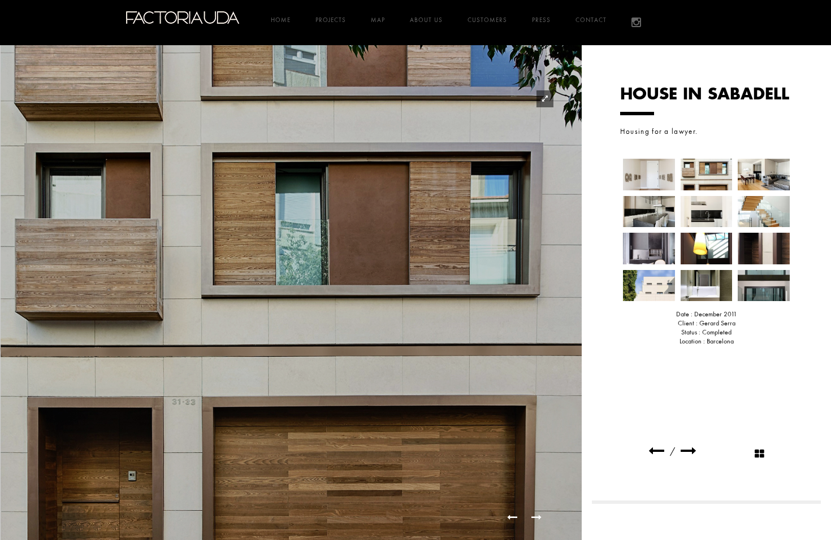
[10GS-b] (649, 286)
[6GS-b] (764, 212)
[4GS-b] (649, 212)
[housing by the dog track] (656, 451)
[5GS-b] (707, 212)
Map (378, 20)
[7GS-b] (649, 248)
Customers (487, 20)
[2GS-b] (707, 174)
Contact (591, 20)
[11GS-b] (707, 286)
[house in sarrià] (688, 451)
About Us (426, 20)
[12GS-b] (764, 286)
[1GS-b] (649, 174)
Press (541, 20)
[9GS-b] (764, 248)
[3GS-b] (764, 174)
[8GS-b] (707, 248)
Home (281, 20)
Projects (330, 20)
